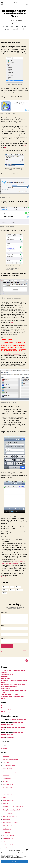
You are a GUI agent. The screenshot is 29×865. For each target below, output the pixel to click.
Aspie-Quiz (6, 756)
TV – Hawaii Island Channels (9, 694)
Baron (3, 727)
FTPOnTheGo (7, 354)
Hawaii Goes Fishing (8, 800)
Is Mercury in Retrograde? (10, 816)
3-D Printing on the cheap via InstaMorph (13, 670)
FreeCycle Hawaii (7, 787)
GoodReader (16, 354)
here (24, 145)
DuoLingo (5, 781)
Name (3, 625)
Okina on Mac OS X (8, 832)
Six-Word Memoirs (8, 838)
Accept (14, 861)
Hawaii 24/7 (6, 797)
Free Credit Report (8, 784)
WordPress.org (5, 712)
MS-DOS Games (7, 825)
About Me (4, 672)
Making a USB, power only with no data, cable (14, 680)
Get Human (6, 791)
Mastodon (4, 748)
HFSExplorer (6, 803)
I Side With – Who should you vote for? (13, 806)
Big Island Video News (9, 765)
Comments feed (6, 710)
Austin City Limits (7, 762)
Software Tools (5, 688)
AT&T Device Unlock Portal (10, 759)
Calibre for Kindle (7, 768)
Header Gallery (5, 678)
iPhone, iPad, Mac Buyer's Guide (11, 810)
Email (3, 632)
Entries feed (4, 708)
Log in (3, 706)
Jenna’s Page (6, 819)
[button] (27, 850)
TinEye (4, 841)
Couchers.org (6, 775)
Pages (3, 682)
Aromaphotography (7, 674)
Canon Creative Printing (9, 772)
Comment (4, 612)
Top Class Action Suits (9, 844)
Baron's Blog (14, 3)
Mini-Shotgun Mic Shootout (10, 822)
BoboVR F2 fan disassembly (18, 719)
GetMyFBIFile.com (8, 794)
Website (3, 638)
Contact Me (4, 676)
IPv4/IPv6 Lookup (7, 813)
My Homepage (7, 829)
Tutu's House (6, 848)
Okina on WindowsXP (9, 835)
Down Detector (7, 778)
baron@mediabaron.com (8, 577)
